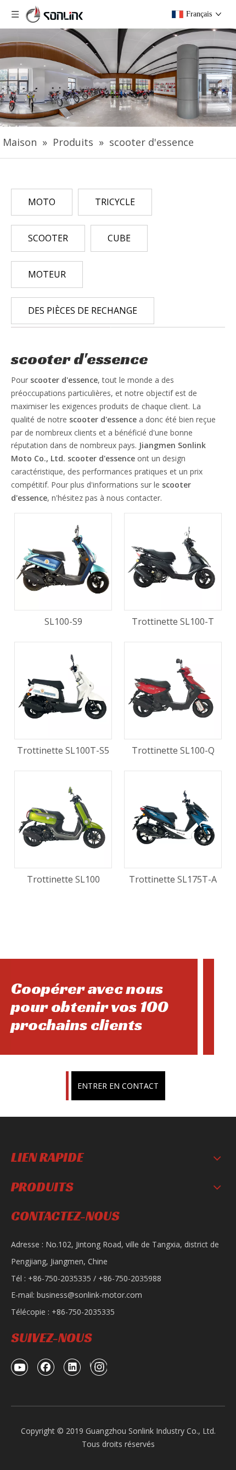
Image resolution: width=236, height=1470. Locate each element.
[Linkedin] (72, 1367)
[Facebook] (46, 1367)
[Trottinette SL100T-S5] (63, 690)
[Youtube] (20, 1367)
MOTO (41, 202)
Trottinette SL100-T (173, 621)
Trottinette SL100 (63, 879)
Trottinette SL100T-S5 (63, 750)
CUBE (119, 238)
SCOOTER (48, 238)
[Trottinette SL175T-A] (173, 819)
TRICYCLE (115, 202)
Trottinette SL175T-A (173, 879)
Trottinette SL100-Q (173, 750)
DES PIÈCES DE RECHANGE (82, 310)
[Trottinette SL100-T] (173, 561)
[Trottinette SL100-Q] (173, 690)
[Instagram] (98, 1367)
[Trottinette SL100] (63, 819)
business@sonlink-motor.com (89, 1295)
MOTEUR (47, 274)
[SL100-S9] (63, 561)
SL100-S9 (63, 621)
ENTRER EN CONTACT (118, 1086)
